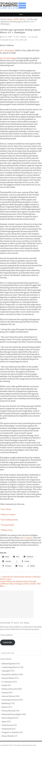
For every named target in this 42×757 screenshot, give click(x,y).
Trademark (6, 729)
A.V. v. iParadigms (7, 51)
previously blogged (9, 58)
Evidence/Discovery (10, 689)
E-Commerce (7, 682)
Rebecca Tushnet (8, 515)
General (5, 693)
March (22, 19)
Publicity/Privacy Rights (11, 714)
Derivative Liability (9, 674)
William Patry (7, 530)
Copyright (33, 36)
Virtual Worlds (8, 736)
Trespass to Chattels (10, 732)
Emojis (4, 685)
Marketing (6, 703)
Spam (4, 722)
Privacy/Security (21, 39)
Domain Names (8, 678)
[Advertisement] (17, 604)
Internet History (8, 696)
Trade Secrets (7, 725)
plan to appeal (26, 538)
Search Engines (8, 718)
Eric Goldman (21, 36)
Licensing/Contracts (7, 39)
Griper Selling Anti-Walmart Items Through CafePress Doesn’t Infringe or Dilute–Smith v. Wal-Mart (20, 583)
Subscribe (7, 642)
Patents (5, 707)
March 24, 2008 (6, 36)
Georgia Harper (7, 525)
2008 (16, 19)
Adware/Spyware (9, 664)
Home (9, 19)
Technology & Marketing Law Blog (24, 745)
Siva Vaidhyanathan (9, 520)
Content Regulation (10, 667)
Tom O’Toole (6, 509)
